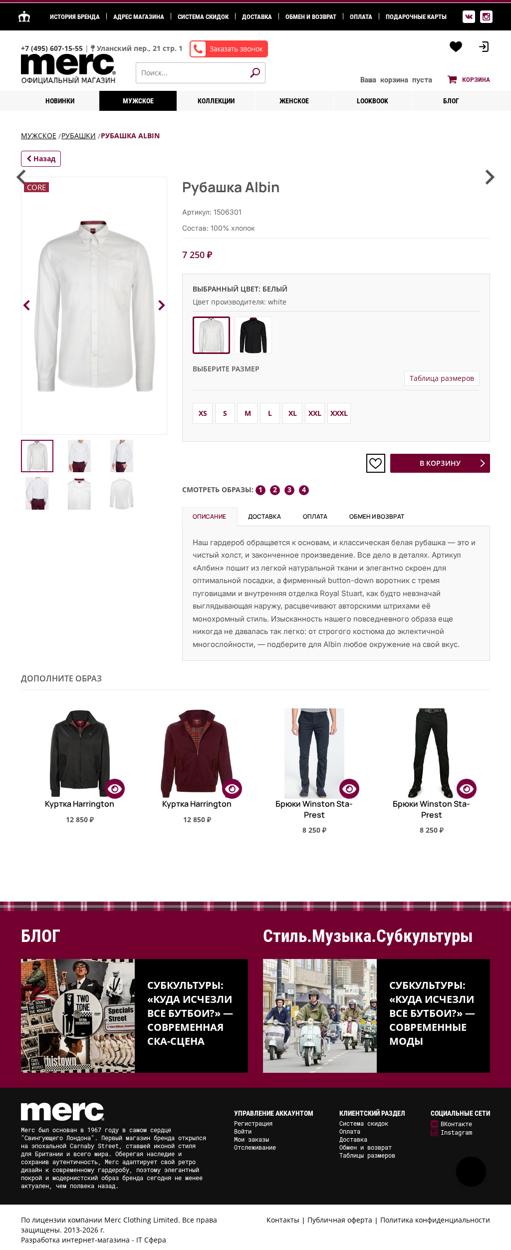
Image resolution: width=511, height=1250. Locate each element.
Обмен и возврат (310, 16)
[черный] (253, 335)
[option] (79, 772)
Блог (451, 101)
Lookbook (372, 101)
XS (203, 413)
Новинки (59, 101)
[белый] (211, 335)
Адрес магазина (138, 16)
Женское (294, 101)
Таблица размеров (442, 378)
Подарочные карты (416, 16)
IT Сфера (151, 1240)
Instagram (456, 1132)
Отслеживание (255, 1147)
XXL (314, 413)
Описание (209, 516)
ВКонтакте (456, 1124)
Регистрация (253, 1123)
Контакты (282, 1220)
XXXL (339, 413)
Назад (43, 158)
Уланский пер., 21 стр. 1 (140, 48)
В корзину (440, 463)
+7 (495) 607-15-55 (53, 48)
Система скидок (203, 16)
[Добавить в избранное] (375, 463)
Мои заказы (251, 1139)
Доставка (257, 16)
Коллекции (216, 101)
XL (292, 413)
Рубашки (78, 135)
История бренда (75, 16)
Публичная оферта (339, 1220)
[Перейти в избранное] (456, 46)
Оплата (361, 16)
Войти (243, 1131)
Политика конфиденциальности (435, 1220)
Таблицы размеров (367, 1155)
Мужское (138, 101)
